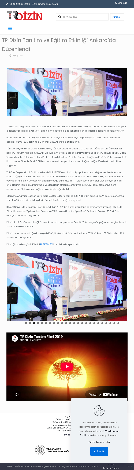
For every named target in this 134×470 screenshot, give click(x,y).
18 (94, 323)
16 (86, 323)
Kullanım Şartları (111, 468)
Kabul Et (99, 451)
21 (106, 323)
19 (98, 323)
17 (90, 323)
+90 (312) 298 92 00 (19, 4)
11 (66, 323)
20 (102, 323)
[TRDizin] (24, 16)
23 (114, 323)
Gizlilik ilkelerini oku (99, 442)
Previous (12, 286)
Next (121, 286)
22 (110, 323)
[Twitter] (65, 434)
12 (70, 323)
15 (82, 323)
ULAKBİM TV (46, 244)
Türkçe (116, 17)
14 (78, 323)
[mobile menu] (10, 29)
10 (62, 323)
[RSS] (69, 434)
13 (74, 323)
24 (118, 323)
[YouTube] (67, 434)
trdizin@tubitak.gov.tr (46, 4)
